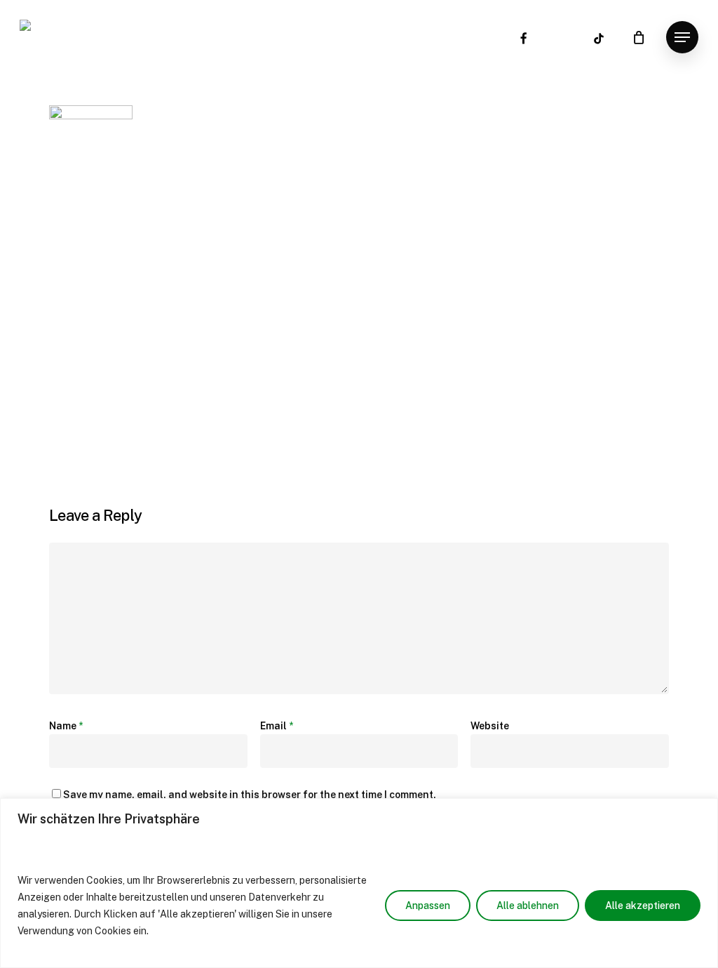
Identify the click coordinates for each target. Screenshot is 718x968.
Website (489, 725)
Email (276, 725)
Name (66, 725)
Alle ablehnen (527, 905)
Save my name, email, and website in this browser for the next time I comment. (249, 794)
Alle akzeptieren (642, 905)
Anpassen (427, 905)
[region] (359, 883)
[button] (682, 37)
